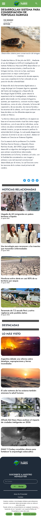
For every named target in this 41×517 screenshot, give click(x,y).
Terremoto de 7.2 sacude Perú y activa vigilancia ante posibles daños (17, 311)
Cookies (20, 497)
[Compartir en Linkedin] (33, 180)
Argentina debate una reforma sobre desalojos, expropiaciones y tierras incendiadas (17, 361)
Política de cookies (29, 514)
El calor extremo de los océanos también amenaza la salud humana (18, 391)
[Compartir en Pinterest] (37, 180)
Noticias (6, 24)
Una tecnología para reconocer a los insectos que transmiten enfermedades (20, 247)
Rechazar (17, 514)
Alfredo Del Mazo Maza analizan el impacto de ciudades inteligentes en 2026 (20, 421)
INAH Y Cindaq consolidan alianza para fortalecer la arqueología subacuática (18, 450)
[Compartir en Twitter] (28, 180)
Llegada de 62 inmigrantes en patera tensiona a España (17, 215)
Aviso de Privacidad (20, 494)
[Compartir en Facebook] (24, 180)
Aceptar (9, 514)
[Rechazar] (38, 508)
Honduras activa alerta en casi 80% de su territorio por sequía (19, 279)
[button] (3, 3)
